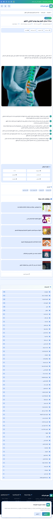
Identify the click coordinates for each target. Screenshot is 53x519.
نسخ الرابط (32, 30)
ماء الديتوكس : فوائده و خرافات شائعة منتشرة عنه (29, 207)
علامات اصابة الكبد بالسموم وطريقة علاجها (31, 242)
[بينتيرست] (6, 2)
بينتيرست (13, 179)
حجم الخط (47, 30)
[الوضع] (5, 6)
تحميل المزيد (26, 274)
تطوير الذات (17, 501)
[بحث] (9, 6)
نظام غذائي (5, 501)
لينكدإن (38, 179)
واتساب (37, 175)
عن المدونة (29, 501)
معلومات (40, 190)
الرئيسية (29, 498)
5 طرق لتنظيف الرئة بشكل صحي (34, 219)
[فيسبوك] (11, 2)
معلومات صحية (33, 190)
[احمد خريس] (14, 2)
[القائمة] (1, 6)
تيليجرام (13, 175)
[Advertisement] (26, 43)
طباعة (26, 30)
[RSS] (1, 2)
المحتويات (39, 30)
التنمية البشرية (16, 498)
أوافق (45, 514)
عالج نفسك (47, 18)
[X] (9, 2)
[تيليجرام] (4, 2)
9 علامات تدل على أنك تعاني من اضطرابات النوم (30, 265)
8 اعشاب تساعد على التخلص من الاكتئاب (32, 253)
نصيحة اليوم (25, 190)
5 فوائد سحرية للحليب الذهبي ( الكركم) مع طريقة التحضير (28, 230)
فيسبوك (37, 171)
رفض (37, 514)
